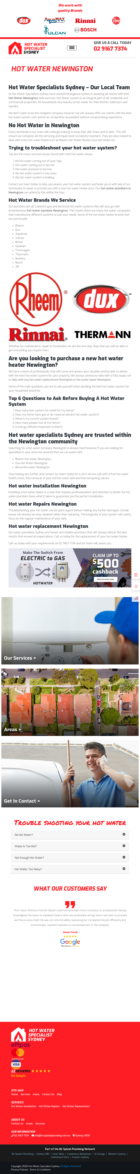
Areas (36, 1094)
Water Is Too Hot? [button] (26, 846)
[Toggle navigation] (72, 47)
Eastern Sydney (80, 1157)
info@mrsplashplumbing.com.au (52, 1135)
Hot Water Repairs (49, 1106)
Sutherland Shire (60, 1157)
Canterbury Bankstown (79, 1153)
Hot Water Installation (23, 1106)
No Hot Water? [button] (24, 835)
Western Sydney (117, 1153)
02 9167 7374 (110, 48)
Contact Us (48, 1094)
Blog (59, 1094)
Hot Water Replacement (76, 1106)
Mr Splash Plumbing (22, 1153)
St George (99, 1153)
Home (14, 1094)
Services (25, 1094)
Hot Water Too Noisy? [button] (28, 869)
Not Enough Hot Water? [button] (29, 858)
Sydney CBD (43, 1153)
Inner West (58, 1153)
